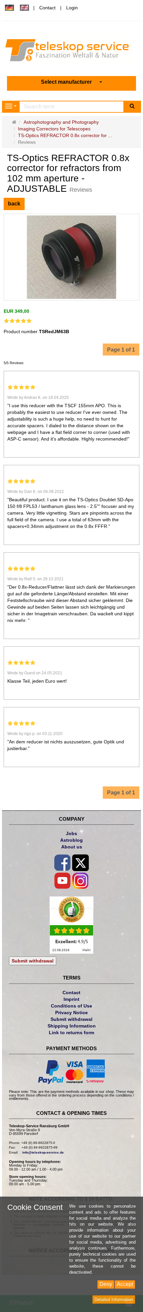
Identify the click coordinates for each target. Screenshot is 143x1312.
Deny (105, 1284)
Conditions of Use (71, 1006)
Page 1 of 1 (121, 350)
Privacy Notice (71, 1012)
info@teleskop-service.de (43, 1152)
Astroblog (71, 840)
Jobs (71, 833)
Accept (125, 1284)
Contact (47, 7)
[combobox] (71, 82)
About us (71, 846)
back (14, 203)
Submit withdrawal (33, 960)
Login (72, 7)
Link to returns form (71, 1032)
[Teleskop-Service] (71, 51)
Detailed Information (113, 1299)
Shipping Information (72, 1026)
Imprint (71, 999)
